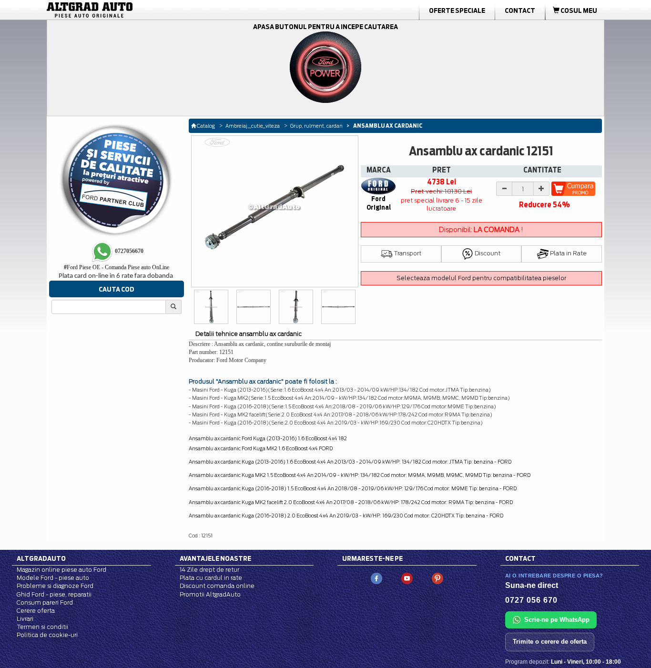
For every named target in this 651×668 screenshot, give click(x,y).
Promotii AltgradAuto (210, 594)
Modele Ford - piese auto (53, 577)
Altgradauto (41, 558)
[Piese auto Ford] (135, 10)
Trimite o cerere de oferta (550, 641)
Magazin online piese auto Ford (61, 569)
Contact (520, 10)
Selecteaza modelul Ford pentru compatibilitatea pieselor (481, 278)
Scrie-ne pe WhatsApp (557, 619)
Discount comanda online (217, 585)
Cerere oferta (36, 610)
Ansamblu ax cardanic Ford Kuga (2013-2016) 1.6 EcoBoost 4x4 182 (268, 438)
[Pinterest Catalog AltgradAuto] (437, 577)
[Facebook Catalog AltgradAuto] (376, 577)
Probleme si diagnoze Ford (55, 585)
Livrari (25, 618)
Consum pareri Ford (45, 602)
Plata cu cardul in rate (211, 577)
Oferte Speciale (457, 10)
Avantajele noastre (215, 558)
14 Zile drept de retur (209, 569)
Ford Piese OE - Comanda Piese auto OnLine (116, 267)
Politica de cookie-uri (47, 634)
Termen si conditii (42, 626)
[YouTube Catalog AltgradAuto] (407, 577)
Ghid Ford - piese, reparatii (54, 594)
